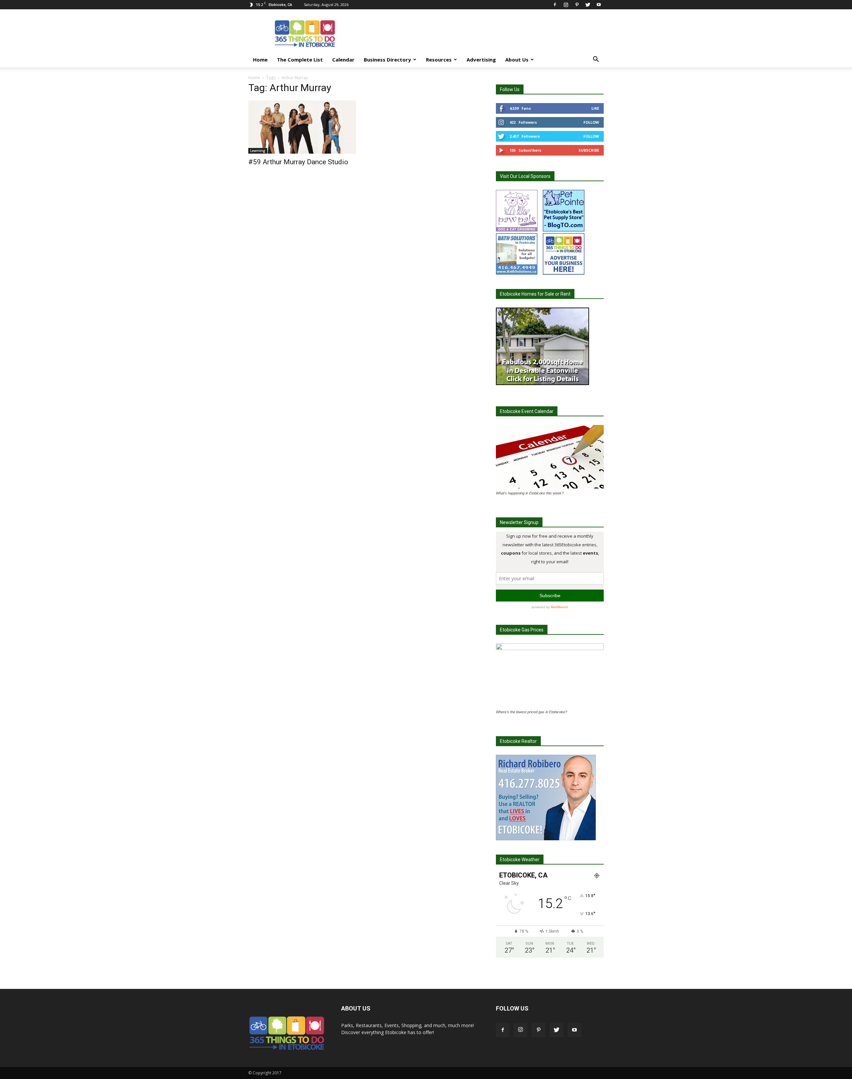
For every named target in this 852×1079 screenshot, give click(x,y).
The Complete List (300, 59)
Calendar (343, 59)
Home (260, 59)
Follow (591, 122)
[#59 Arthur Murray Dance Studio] (302, 127)
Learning (257, 150)
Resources (439, 59)
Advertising (481, 59)
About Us (517, 59)
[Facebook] (555, 4)
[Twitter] (588, 4)
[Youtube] (599, 4)
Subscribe (588, 150)
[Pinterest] (577, 4)
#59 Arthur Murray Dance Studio (298, 162)
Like (595, 108)
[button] (596, 60)
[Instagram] (566, 4)
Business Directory (387, 59)
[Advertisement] (482, 34)
